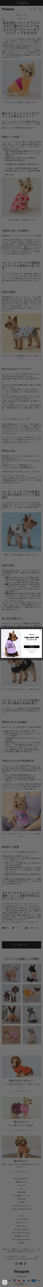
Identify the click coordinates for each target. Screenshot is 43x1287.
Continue (32, 646)
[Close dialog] (41, 630)
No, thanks (32, 652)
